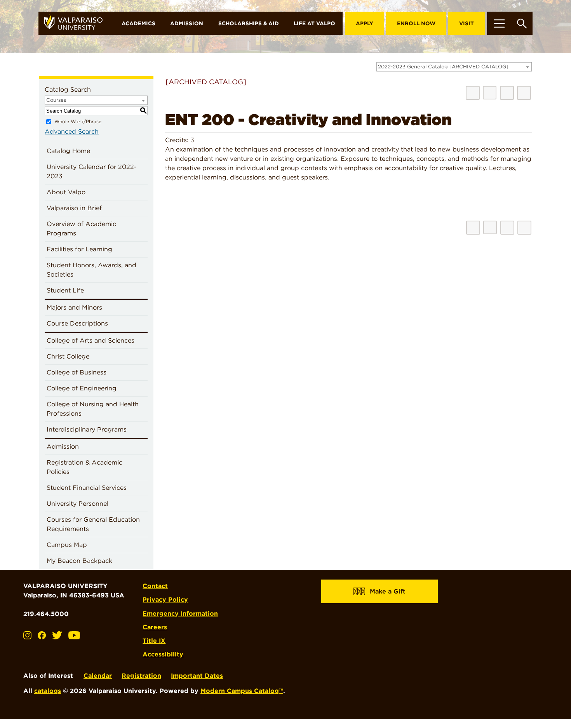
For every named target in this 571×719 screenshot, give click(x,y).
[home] (76, 23)
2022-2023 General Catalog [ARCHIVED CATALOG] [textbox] (443, 67)
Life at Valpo (314, 23)
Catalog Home (68, 151)
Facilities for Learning (79, 249)
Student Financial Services (87, 487)
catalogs (47, 691)
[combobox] (454, 66)
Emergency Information (180, 613)
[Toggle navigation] (499, 23)
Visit (466, 23)
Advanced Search (72, 131)
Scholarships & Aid (248, 23)
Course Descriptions (77, 323)
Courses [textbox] (56, 100)
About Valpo (66, 192)
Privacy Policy (165, 599)
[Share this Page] (489, 92)
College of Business (76, 372)
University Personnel (77, 503)
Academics (138, 23)
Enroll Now (416, 23)
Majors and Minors (74, 307)
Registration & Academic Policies (84, 467)
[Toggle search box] (522, 23)
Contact (155, 586)
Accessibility (163, 654)
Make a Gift (387, 591)
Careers (155, 627)
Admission (186, 23)
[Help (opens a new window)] (524, 93)
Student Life (65, 290)
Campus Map (67, 544)
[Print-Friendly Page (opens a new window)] (507, 93)
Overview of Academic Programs (81, 228)
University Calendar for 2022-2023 (92, 171)
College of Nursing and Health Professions (93, 408)
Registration (141, 675)
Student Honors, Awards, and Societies (91, 269)
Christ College (68, 356)
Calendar (98, 675)
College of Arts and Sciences (90, 340)
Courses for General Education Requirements (93, 524)
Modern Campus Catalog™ (241, 691)
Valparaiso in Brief (74, 208)
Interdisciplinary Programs (87, 429)
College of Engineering (82, 388)
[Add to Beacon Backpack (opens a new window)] (473, 93)
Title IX (154, 640)
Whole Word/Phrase (77, 121)
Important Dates (197, 675)
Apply (364, 23)
